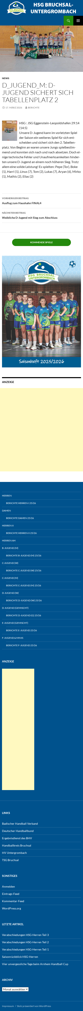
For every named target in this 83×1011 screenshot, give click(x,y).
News (5, 78)
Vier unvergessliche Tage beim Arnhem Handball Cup (35, 964)
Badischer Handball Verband (20, 823)
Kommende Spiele (41, 242)
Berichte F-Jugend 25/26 (21, 645)
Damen (6, 510)
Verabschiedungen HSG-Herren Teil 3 (25, 935)
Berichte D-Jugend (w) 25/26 (24, 600)
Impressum (8, 1006)
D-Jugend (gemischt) (15, 607)
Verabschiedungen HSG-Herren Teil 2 (25, 942)
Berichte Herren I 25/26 (21, 503)
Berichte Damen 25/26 (20, 518)
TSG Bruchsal (10, 860)
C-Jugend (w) (10, 562)
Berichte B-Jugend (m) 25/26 (23, 555)
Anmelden (8, 886)
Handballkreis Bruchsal (16, 845)
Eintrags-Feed (10, 893)
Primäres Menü (78, 20)
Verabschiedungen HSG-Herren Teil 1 (25, 949)
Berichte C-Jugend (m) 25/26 (23, 585)
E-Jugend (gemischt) (15, 622)
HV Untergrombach (14, 852)
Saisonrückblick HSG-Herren (20, 956)
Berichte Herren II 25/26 (21, 533)
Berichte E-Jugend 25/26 (21, 630)
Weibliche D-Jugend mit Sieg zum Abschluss (29, 215)
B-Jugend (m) (10, 548)
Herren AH (9, 540)
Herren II (8, 525)
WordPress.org (11, 908)
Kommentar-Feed (13, 901)
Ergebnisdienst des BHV (17, 838)
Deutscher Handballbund (18, 831)
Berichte (33, 107)
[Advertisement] (41, 429)
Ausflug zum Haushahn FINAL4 (21, 201)
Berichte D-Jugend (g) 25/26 (23, 615)
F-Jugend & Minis (12, 637)
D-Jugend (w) (10, 592)
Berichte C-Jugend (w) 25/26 (23, 570)
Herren (7, 495)
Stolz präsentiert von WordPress (34, 1006)
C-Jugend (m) (10, 577)
